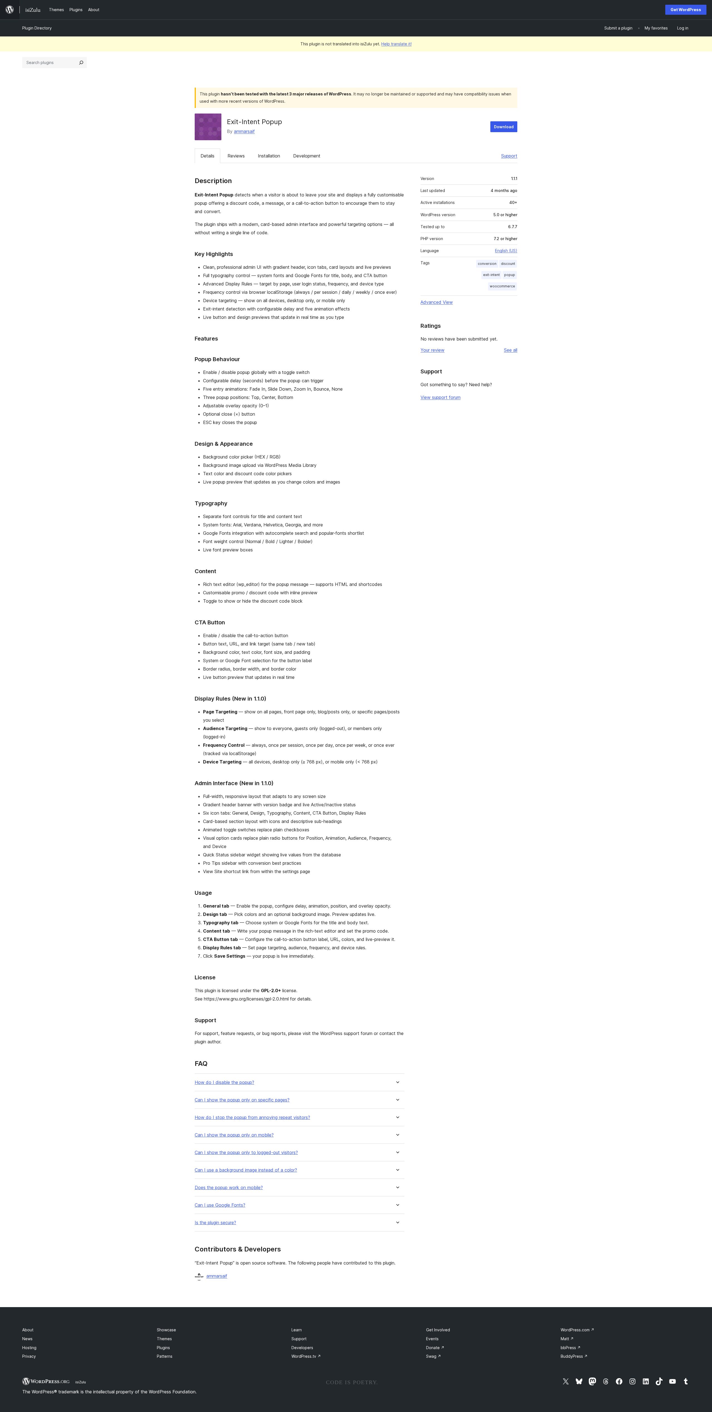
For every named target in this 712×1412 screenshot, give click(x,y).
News (27, 1338)
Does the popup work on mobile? (229, 1187)
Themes (164, 1338)
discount (508, 264)
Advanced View (437, 302)
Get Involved (438, 1329)
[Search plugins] (81, 62)
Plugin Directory (37, 28)
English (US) (506, 250)
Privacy (29, 1356)
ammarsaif (244, 131)
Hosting (29, 1347)
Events (432, 1338)
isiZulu (80, 1382)
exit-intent (491, 275)
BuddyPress (574, 1356)
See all (510, 350)
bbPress (571, 1347)
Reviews (236, 156)
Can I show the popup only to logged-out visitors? (246, 1152)
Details (207, 156)
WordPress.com (577, 1329)
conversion (487, 264)
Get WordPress (686, 9)
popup (509, 275)
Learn (296, 1329)
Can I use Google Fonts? (220, 1205)
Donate (435, 1347)
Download (504, 126)
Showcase (166, 1329)
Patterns (164, 1356)
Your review (432, 350)
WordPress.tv (306, 1356)
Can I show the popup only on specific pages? (242, 1100)
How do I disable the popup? (224, 1082)
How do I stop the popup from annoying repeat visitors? (252, 1117)
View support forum (441, 397)
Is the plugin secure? (215, 1222)
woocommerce (502, 286)
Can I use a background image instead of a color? (246, 1170)
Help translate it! (396, 43)
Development (306, 156)
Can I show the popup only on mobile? (234, 1135)
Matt (567, 1338)
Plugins (163, 1347)
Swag (433, 1356)
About (27, 1329)
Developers (302, 1347)
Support (509, 156)
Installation (269, 156)
